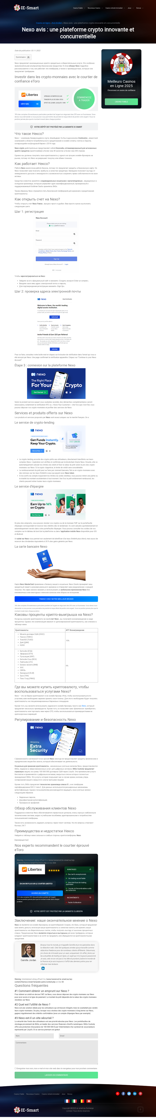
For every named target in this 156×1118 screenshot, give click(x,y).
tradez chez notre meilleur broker (56, 599)
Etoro (84, 706)
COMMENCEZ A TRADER (84, 99)
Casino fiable (121, 102)
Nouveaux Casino (33, 1094)
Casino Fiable (19, 1094)
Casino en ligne (43, 23)
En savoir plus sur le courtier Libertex (36, 884)
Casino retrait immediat (50, 1094)
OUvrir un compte (39, 893)
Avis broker (57, 23)
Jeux (63, 1094)
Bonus (69, 1094)
